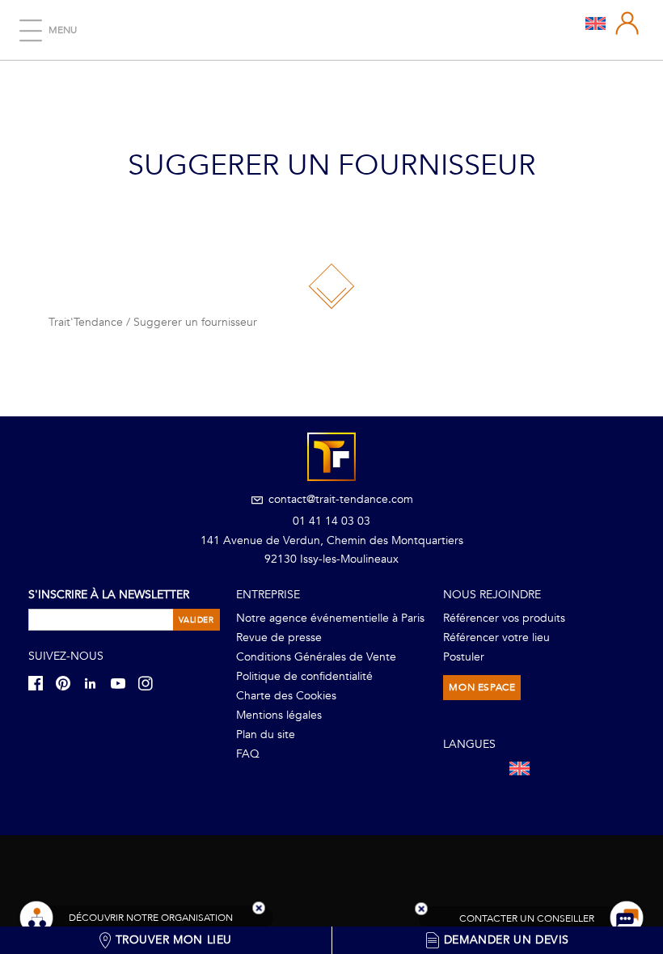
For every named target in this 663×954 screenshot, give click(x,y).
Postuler (463, 657)
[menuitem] (595, 22)
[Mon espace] (627, 23)
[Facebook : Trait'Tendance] (40, 682)
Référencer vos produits (504, 618)
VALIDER (196, 620)
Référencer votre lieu (496, 637)
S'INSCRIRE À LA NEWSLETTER (108, 594)
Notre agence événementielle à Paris (330, 618)
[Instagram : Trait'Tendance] (150, 682)
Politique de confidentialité (304, 676)
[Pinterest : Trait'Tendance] (68, 682)
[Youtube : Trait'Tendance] (123, 682)
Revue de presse (279, 637)
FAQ (248, 754)
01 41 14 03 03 (331, 521)
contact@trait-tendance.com (339, 499)
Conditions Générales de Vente (316, 657)
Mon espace (482, 687)
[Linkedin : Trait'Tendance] (95, 682)
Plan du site (265, 734)
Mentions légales (279, 715)
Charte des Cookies (286, 695)
